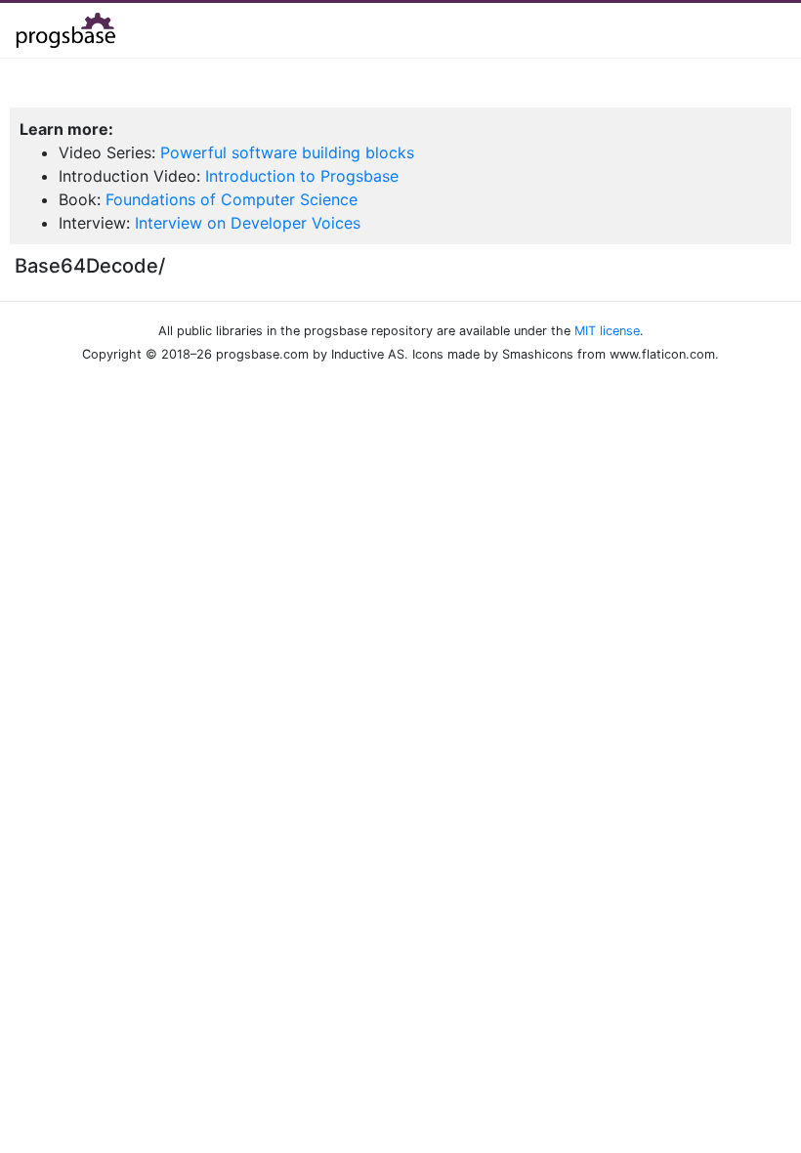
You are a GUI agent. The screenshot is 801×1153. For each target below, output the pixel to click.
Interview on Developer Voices (247, 223)
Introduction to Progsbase (302, 176)
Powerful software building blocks (287, 152)
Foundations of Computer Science (231, 199)
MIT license (607, 330)
